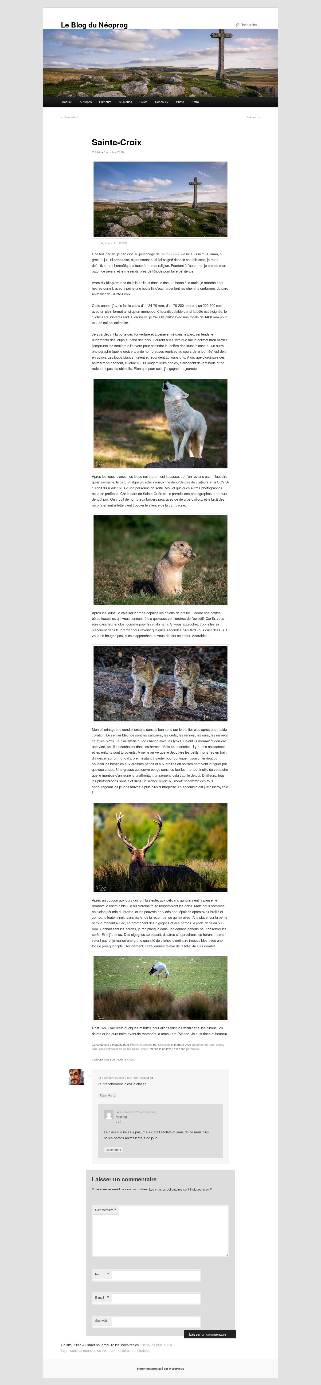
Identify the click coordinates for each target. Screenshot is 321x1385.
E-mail (102, 1297)
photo (144, 1049)
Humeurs (105, 101)
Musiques (125, 101)
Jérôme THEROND (116, 243)
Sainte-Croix (170, 253)
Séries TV (162, 101)
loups (219, 1044)
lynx (95, 1049)
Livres (143, 101)
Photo (180, 101)
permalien (193, 1049)
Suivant (253, 117)
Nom (102, 1274)
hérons (210, 1044)
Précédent (69, 117)
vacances (146, 1044)
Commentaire (105, 1210)
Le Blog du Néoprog (94, 25)
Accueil (67, 101)
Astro (195, 101)
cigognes (198, 1044)
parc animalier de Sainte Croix (119, 1049)
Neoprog (164, 1044)
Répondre (107, 1095)
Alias (143, 1078)
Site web (101, 1320)
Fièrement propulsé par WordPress (160, 1368)
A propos (86, 101)
